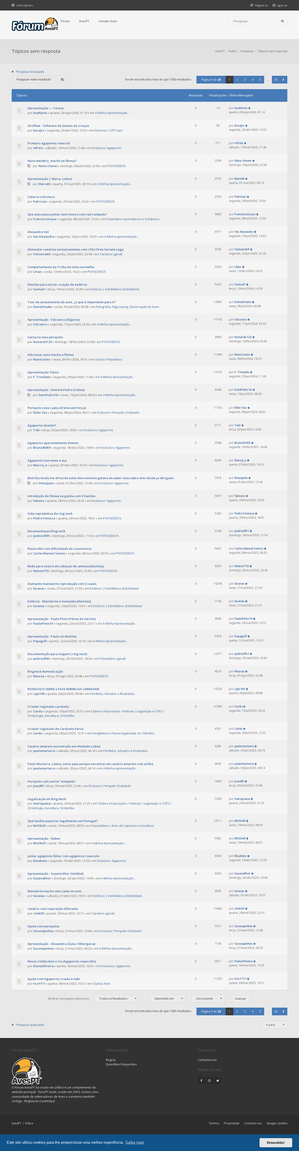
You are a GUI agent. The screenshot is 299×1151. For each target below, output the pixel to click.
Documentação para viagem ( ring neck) (57, 654)
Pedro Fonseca (44, 518)
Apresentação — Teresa (46, 108)
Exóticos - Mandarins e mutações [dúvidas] (59, 601)
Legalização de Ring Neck (47, 799)
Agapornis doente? (42, 425)
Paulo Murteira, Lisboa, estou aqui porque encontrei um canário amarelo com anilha (90, 764)
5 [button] (260, 80)
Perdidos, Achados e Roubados (112, 694)
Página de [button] (211, 80)
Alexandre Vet (38, 232)
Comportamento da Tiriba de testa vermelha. (61, 267)
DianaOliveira (43, 966)
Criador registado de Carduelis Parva (55, 729)
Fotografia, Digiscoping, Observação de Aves (127, 307)
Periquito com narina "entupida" (52, 781)
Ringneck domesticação (45, 671)
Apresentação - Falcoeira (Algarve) (54, 319)
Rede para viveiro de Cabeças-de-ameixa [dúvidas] (66, 566)
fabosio (38, 501)
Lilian (37, 272)
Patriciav (39, 201)
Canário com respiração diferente (53, 909)
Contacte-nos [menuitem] (253, 1123)
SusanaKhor (42, 878)
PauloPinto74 (43, 623)
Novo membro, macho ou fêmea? (52, 161)
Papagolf (40, 641)
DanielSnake (42, 307)
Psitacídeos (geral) (112, 658)
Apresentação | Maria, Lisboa (50, 179)
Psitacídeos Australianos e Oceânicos (133, 219)
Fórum (65, 21)
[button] (283, 80)
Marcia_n (40, 465)
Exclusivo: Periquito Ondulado (118, 412)
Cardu (37, 711)
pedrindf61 (41, 536)
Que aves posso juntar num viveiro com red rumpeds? (67, 214)
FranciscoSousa (44, 219)
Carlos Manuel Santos (49, 553)
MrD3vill (39, 825)
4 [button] (252, 80)
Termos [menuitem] (214, 1123)
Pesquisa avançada (30, 71)
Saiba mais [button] (134, 1142)
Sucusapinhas (43, 931)
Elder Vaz (40, 412)
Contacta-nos (207, 1060)
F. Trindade (41, 377)
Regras (111, 1060)
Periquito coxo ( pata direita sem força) (57, 408)
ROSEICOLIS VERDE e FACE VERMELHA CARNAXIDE (63, 689)
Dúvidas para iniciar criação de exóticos (57, 284)
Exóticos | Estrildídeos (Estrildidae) (114, 289)
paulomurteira (44, 751)
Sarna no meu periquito (45, 337)
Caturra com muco (41, 197)
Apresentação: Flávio (43, 372)
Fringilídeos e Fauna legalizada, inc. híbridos (123, 733)
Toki (36, 430)
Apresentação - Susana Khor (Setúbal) (56, 873)
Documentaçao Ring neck (46, 531)
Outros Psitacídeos (108, 359)
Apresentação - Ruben (44, 838)
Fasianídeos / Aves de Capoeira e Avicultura (123, 825)
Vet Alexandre (43, 236)
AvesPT (84, 21)
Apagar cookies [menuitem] (277, 1123)
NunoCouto (41, 359)
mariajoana (41, 803)
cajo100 (38, 694)
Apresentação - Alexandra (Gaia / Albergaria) (61, 944)
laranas (38, 588)
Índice (29, 1123)
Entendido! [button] (276, 1142)
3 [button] (245, 80)
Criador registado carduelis (48, 706)
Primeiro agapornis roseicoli (49, 143)
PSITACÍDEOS (116, 166)
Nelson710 (40, 571)
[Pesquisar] (282, 21)
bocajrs (38, 130)
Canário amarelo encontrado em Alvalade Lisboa (64, 746)
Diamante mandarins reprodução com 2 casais (62, 584)
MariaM (44, 184)
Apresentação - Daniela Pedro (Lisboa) (56, 390)
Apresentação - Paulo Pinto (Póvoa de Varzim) (62, 619)
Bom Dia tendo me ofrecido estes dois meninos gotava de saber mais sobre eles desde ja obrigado (101, 478)
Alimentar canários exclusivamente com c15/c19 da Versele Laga (76, 249)
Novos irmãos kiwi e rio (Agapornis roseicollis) (62, 961)
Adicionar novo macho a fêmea (51, 355)
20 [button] (276, 80)
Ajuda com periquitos (44, 926)
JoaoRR (38, 786)
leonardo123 (42, 342)
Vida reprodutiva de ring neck (50, 513)
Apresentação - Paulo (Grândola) (52, 636)
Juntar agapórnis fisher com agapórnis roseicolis (64, 856)
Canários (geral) (111, 254)
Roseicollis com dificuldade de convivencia (59, 548)
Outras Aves (101, 983)
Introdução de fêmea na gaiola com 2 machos (61, 496)
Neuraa (38, 676)
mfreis (38, 148)
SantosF (39, 289)
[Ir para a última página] (249, 108)
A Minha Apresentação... (112, 113)
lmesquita (46, 483)
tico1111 (39, 983)
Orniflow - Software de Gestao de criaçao (58, 126)
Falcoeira (40, 324)
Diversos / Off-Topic (109, 130)
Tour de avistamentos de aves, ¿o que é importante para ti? (72, 302)
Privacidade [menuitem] (231, 1123)
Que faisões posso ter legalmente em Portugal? (63, 821)
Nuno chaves (48, 166)
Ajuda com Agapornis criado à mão (54, 979)
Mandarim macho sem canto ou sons (55, 891)
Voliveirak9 (41, 254)
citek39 (38, 913)
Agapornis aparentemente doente (53, 443)
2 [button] (237, 80)
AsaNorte (40, 113)
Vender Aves (108, 21)
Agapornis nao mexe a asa (47, 460)
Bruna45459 (41, 447)
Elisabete (40, 861)
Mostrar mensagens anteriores (87, 999)
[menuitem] (280, 5)
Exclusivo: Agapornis (106, 148)
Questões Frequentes (121, 1064)
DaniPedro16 (48, 395)
